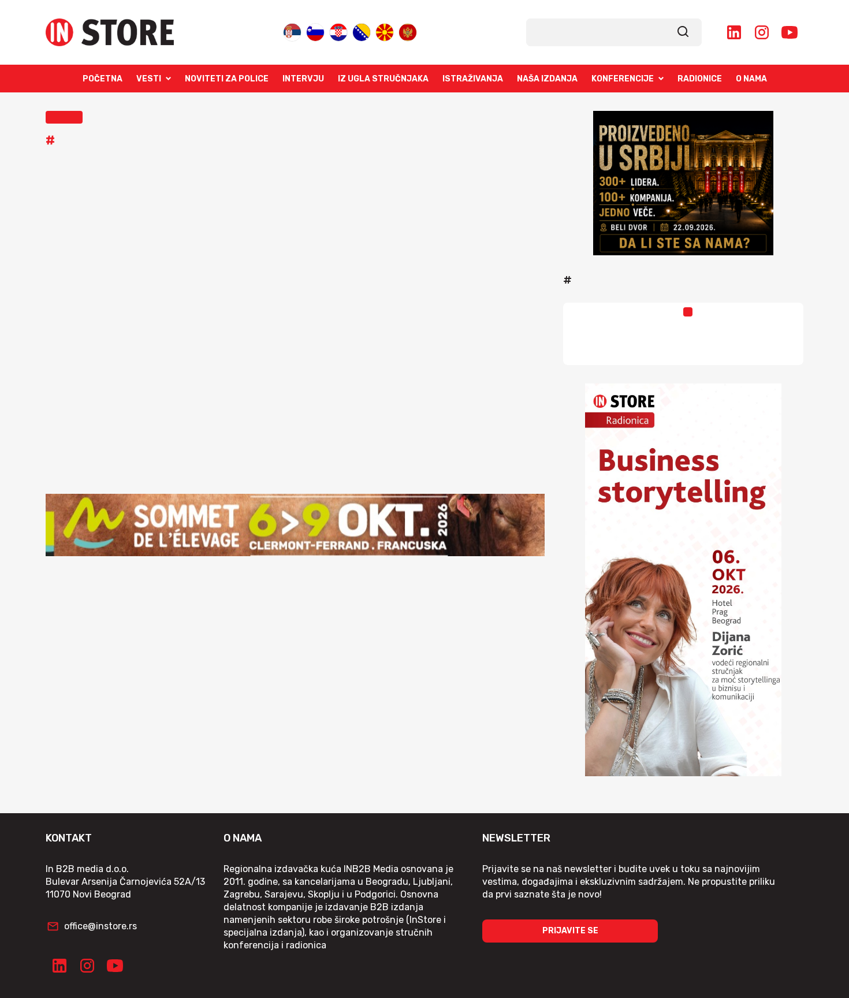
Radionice (699, 79)
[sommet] (295, 525)
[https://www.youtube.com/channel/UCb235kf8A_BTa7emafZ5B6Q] (789, 32)
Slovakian (315, 29)
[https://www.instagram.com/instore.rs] (762, 32)
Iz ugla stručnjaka (383, 79)
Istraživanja (472, 79)
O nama (751, 79)
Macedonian (384, 29)
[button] (64, 117)
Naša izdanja (547, 79)
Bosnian (361, 29)
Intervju (303, 79)
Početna (102, 79)
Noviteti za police (227, 79)
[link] (683, 32)
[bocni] (683, 579)
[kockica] (683, 183)
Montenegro (407, 29)
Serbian (292, 29)
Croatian (338, 29)
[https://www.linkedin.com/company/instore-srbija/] (734, 32)
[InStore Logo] (110, 32)
